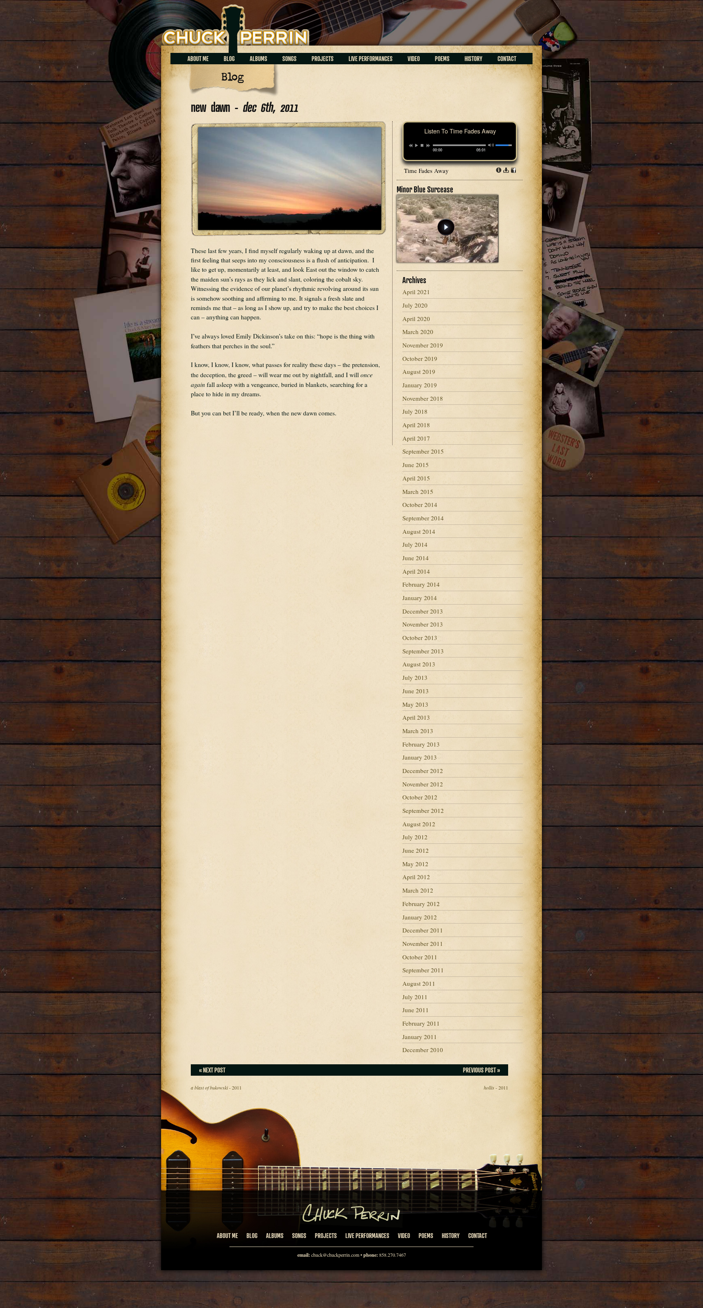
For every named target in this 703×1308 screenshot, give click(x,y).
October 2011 (419, 957)
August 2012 (418, 824)
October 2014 (419, 504)
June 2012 (415, 850)
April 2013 (416, 717)
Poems (442, 59)
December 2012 (422, 770)
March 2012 (417, 890)
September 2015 (423, 451)
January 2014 (419, 598)
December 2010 (422, 1050)
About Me (198, 59)
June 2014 (415, 558)
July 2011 (415, 997)
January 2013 (419, 757)
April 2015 (416, 478)
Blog (229, 59)
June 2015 (415, 465)
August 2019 (418, 371)
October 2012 (419, 797)
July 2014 (415, 544)
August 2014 (418, 531)
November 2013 (422, 624)
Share (513, 170)
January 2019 (419, 385)
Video (414, 59)
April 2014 (416, 571)
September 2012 (423, 810)
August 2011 (418, 983)
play (416, 145)
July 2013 (415, 677)
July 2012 (415, 837)
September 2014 (423, 518)
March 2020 (417, 332)
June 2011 (415, 1010)
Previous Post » (481, 1070)
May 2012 (415, 864)
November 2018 (422, 398)
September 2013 (423, 651)
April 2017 (416, 438)
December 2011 (422, 930)
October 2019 (419, 358)
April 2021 (416, 292)
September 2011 (423, 970)
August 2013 (418, 664)
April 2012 (416, 877)
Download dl (506, 170)
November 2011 (422, 943)
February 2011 (421, 1023)
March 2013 (417, 731)
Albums (258, 59)
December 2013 (422, 611)
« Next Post (212, 1070)
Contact (507, 59)
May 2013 (415, 704)
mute (491, 145)
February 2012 (421, 904)
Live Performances (371, 59)
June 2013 (415, 691)
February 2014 (421, 584)
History (473, 59)
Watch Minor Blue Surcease (445, 227)
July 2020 (415, 305)
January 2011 (419, 1037)
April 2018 (416, 425)
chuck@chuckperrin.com (335, 1254)
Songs (289, 59)
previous (410, 145)
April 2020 (416, 318)
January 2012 (419, 917)
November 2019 (422, 345)
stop (422, 145)
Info (499, 170)
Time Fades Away (426, 170)
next (428, 145)
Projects (323, 59)
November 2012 (422, 784)
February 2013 (421, 744)
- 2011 (216, 1087)
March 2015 (417, 491)
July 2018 (415, 411)
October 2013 (419, 637)
